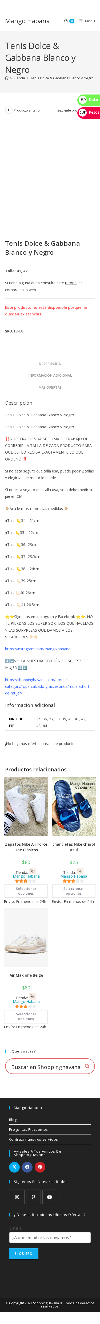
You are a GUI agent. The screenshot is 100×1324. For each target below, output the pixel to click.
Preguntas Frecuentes (28, 1129)
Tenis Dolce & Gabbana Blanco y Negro (62, 78)
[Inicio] (7, 78)
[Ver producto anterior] (9, 110)
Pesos (89, 112)
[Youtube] (49, 1197)
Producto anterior (27, 110)
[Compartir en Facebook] (27, 1167)
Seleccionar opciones (26, 891)
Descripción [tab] (50, 363)
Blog (13, 1119)
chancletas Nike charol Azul (74, 847)
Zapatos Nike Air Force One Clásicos (26, 847)
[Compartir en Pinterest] (40, 1167)
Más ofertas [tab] (50, 387)
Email (15, 1228)
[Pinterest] (33, 1197)
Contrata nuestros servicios (33, 1139)
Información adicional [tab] (50, 375)
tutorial (71, 282)
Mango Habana (27, 20)
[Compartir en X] (14, 1167)
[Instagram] (17, 1197)
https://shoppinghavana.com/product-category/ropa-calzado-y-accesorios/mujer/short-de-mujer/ (48, 686)
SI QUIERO (24, 1253)
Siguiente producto (71, 110)
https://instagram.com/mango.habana (37, 648)
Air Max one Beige (26, 975)
